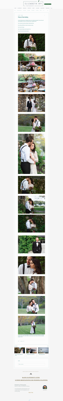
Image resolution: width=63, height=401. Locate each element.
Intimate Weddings (37, 10)
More (43, 10)
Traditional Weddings (32, 10)
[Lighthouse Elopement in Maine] (43, 350)
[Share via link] (23, 341)
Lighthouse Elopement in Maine (42, 354)
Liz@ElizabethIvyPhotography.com (22, 389)
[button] (47, 10)
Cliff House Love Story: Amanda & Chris (30, 354)
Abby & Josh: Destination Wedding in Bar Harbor (19, 355)
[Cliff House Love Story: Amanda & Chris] (31, 350)
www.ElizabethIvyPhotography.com (22, 388)
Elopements (41, 10)
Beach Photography (24, 10)
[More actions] (44, 15)
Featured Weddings (28, 10)
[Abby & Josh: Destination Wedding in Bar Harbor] (19, 350)
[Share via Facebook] (18, 341)
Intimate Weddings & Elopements (19, 10)
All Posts (15, 10)
